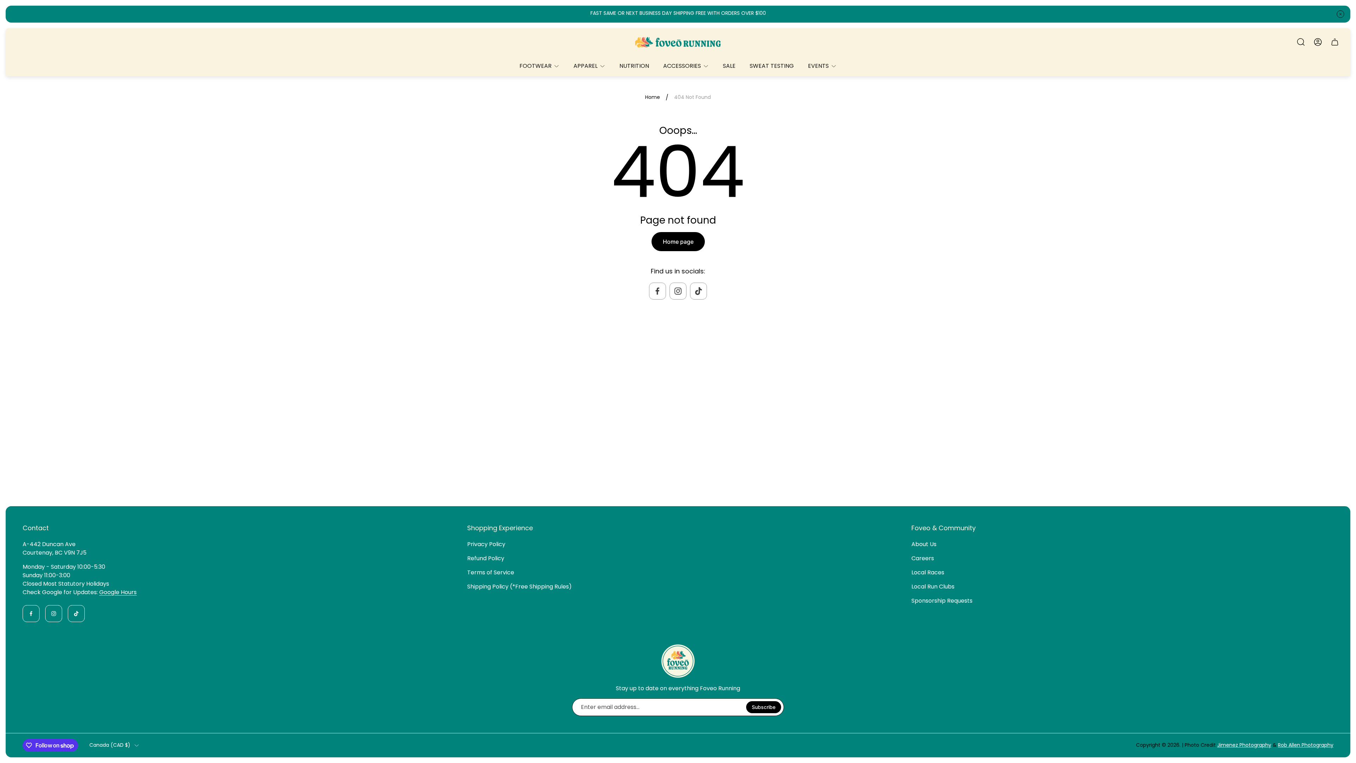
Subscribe (763, 707)
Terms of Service (490, 572)
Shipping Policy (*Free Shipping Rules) (519, 586)
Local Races (927, 572)
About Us (923, 544)
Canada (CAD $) (109, 745)
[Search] (1301, 42)
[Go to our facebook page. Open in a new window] (657, 291)
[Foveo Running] (678, 42)
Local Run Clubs (932, 586)
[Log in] (1318, 42)
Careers (922, 558)
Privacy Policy (486, 544)
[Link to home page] (678, 661)
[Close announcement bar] (1340, 14)
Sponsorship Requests (942, 601)
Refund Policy (485, 558)
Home (652, 97)
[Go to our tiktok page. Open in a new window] (698, 291)
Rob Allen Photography (1305, 745)
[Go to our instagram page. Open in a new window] (678, 291)
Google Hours (118, 592)
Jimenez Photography (1244, 745)
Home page (678, 241)
